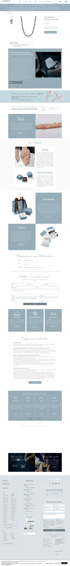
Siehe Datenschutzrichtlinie (7, 564)
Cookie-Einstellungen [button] (49, 563)
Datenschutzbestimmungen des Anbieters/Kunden (60, 542)
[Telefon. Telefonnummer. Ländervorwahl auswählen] (13, 287)
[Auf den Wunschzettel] (58, 32)
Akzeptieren (64, 563)
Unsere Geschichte (5, 483)
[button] (30, 1)
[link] (66, 1)
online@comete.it (54, 535)
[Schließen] (68, 563)
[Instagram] (53, 483)
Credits (56, 554)
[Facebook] (50, 483)
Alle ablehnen (57, 563)
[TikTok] (59, 483)
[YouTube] (56, 483)
